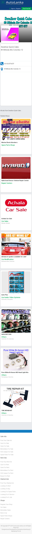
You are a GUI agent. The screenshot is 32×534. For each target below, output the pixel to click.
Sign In (13, 8)
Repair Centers (6, 183)
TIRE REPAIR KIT (6, 410)
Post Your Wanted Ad (7, 483)
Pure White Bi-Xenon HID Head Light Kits (14, 372)
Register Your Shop (6, 504)
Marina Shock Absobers (9, 142)
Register (18, 8)
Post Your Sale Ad (6, 440)
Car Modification (7, 259)
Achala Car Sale (6, 218)
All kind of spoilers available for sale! (13, 257)
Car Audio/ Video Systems (10, 297)
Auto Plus (4, 295)
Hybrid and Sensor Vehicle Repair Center (15, 180)
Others (3, 337)
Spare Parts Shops (8, 145)
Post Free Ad (26, 8)
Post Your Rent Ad (6, 462)
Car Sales (4, 221)
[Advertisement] (16, 89)
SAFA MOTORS (6, 334)
